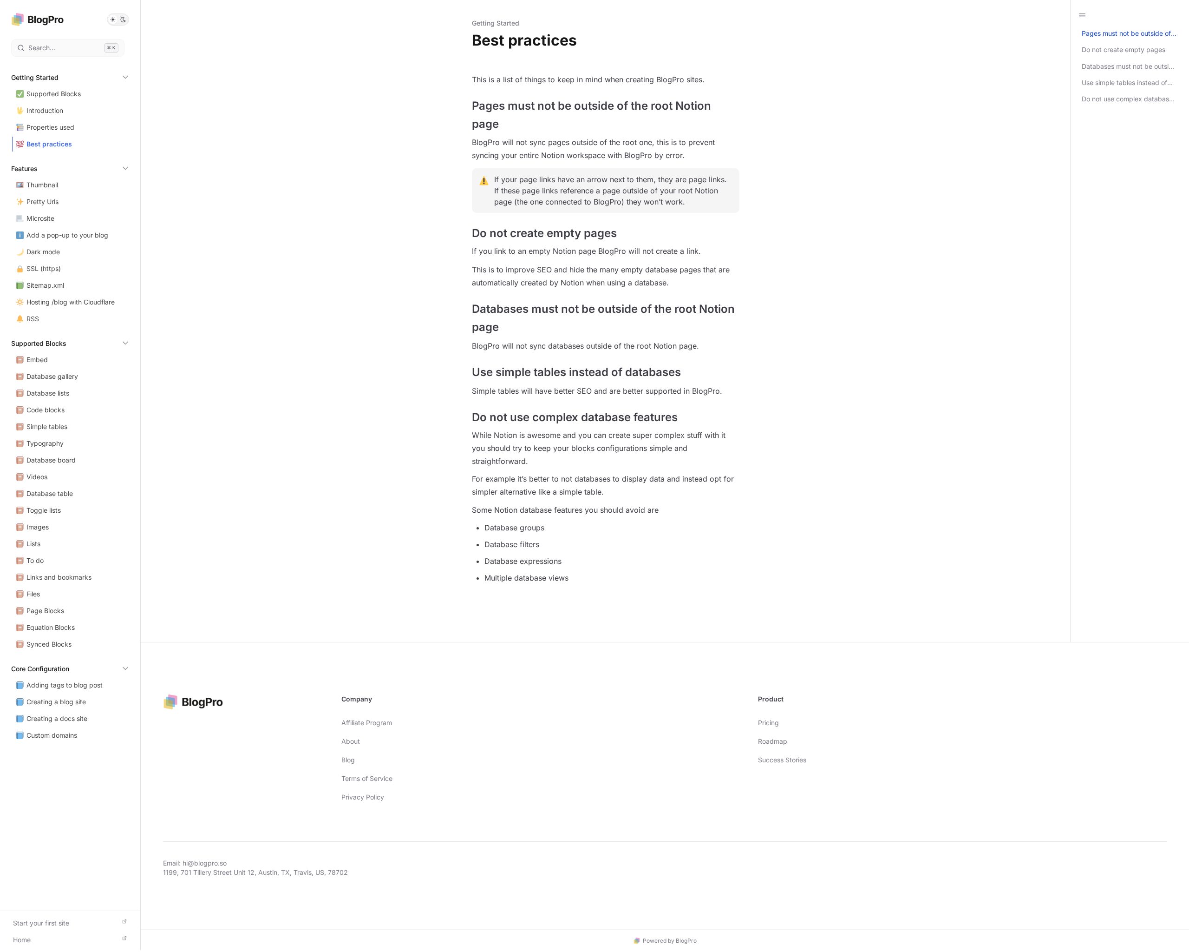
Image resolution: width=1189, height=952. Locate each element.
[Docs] (37, 19)
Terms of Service (366, 778)
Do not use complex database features (1127, 99)
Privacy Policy (362, 797)
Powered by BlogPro (670, 940)
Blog (348, 760)
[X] (1163, 862)
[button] (118, 19)
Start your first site (41, 923)
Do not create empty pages (1123, 49)
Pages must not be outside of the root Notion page (1126, 33)
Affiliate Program (366, 723)
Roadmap (772, 741)
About (350, 741)
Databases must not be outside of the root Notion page (1129, 66)
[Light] (113, 19)
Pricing (768, 723)
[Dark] (123, 19)
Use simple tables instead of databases (1124, 83)
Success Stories (782, 760)
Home (22, 940)
